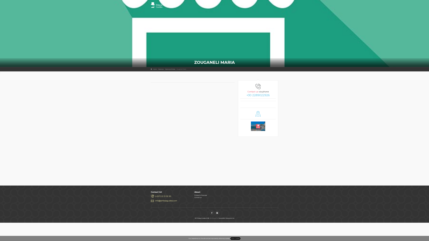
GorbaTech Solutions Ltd (226, 218)
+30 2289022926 (258, 95)
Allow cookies (235, 238)
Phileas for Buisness (200, 195)
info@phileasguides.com (166, 201)
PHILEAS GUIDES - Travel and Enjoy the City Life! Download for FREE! (156, 5)
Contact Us (198, 197)
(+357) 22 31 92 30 (163, 196)
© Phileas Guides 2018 (202, 218)
